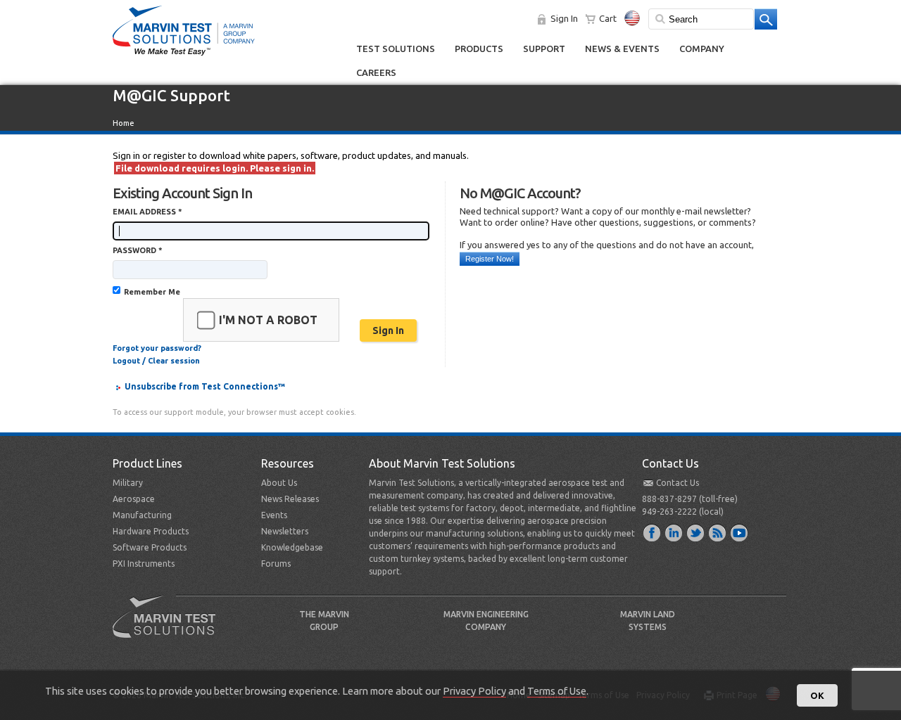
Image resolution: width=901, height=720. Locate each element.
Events (274, 515)
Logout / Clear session (156, 360)
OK (817, 695)
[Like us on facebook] (652, 532)
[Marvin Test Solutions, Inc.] (184, 56)
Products (479, 48)
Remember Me (152, 292)
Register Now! (489, 259)
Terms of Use (556, 691)
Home (123, 123)
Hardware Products (151, 531)
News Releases (290, 498)
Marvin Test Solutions (170, 627)
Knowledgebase (292, 547)
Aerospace (134, 498)
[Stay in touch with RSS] (718, 532)
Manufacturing (142, 515)
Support (544, 48)
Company (701, 48)
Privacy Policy (474, 691)
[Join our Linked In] (674, 532)
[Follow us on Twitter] (696, 532)
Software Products (150, 547)
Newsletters (284, 531)
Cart (608, 18)
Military (128, 482)
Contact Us (677, 482)
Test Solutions (395, 48)
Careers (376, 72)
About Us (279, 482)
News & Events (622, 48)
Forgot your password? (157, 348)
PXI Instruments (144, 563)
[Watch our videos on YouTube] (739, 532)
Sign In (564, 18)
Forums (276, 563)
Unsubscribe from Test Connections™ (205, 386)
